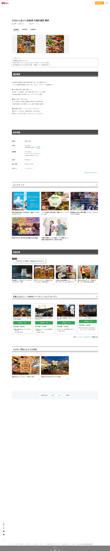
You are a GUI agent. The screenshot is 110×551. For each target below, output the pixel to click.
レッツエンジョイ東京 (13, 544)
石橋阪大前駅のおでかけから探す (53, 544)
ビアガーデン (88, 337)
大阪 (53, 395)
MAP (38, 147)
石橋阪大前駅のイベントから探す (68, 544)
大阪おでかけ (35, 544)
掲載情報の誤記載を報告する (91, 172)
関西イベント (29, 544)
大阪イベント (42, 544)
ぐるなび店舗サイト (29, 168)
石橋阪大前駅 (44, 395)
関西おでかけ (22, 544)
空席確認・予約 (22, 322)
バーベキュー (80, 337)
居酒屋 (67, 395)
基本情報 (16, 132)
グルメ (60, 395)
